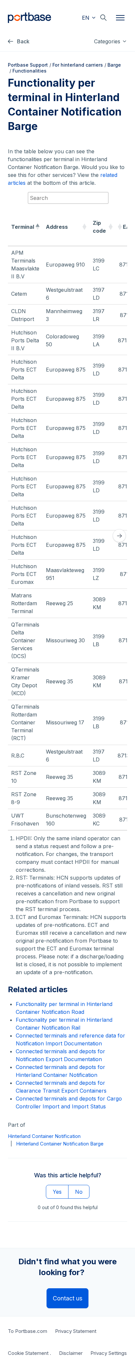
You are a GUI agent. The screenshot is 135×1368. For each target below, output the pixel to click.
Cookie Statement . (29, 1353)
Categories (108, 41)
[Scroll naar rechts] (119, 535)
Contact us (67, 1298)
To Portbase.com (27, 1331)
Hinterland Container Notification (44, 1136)
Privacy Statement (75, 1331)
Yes (57, 1191)
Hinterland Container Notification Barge (60, 1144)
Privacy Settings (108, 1353)
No (79, 1191)
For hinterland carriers (77, 65)
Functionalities (29, 71)
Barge (114, 65)
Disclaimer (71, 1353)
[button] (37, 227)
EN (86, 17)
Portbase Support (28, 65)
